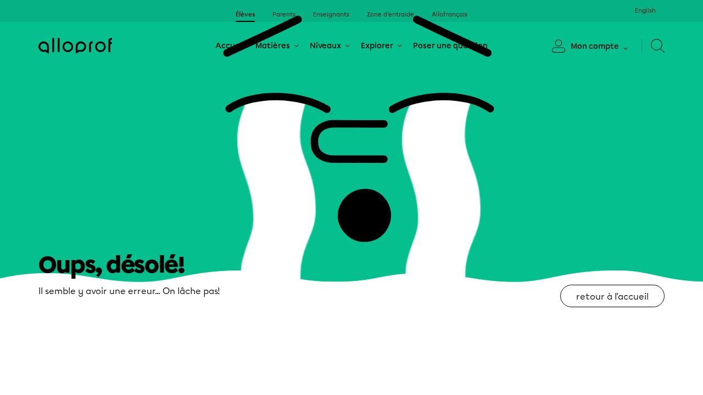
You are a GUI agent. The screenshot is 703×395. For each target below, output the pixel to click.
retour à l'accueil (612, 296)
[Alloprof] (75, 46)
